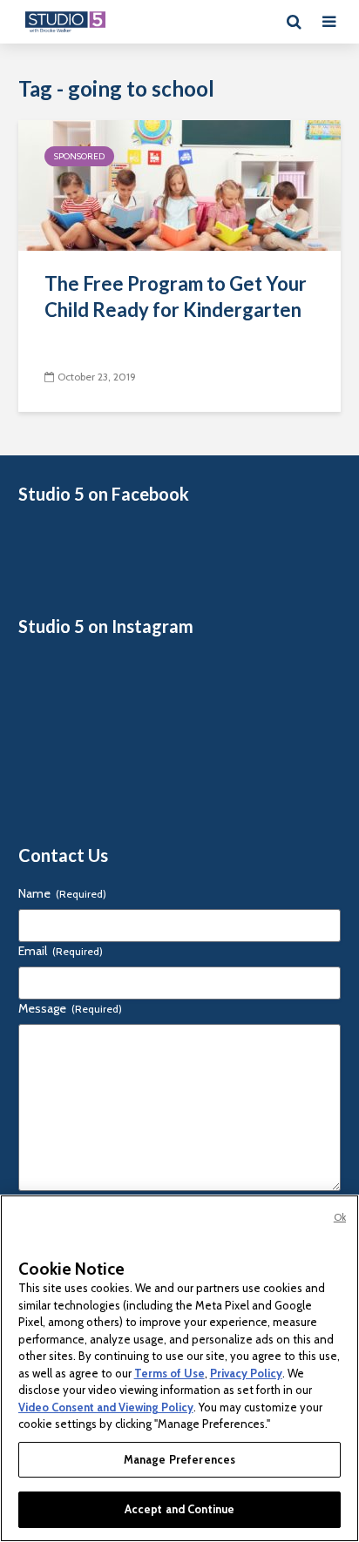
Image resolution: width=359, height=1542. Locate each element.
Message (70, 1008)
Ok (340, 1217)
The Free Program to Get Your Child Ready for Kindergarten (175, 296)
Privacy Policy (246, 1373)
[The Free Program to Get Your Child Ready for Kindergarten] (179, 184)
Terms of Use (169, 1373)
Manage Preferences (179, 1459)
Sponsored (79, 156)
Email (60, 951)
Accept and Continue (179, 1509)
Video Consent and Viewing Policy (105, 1407)
